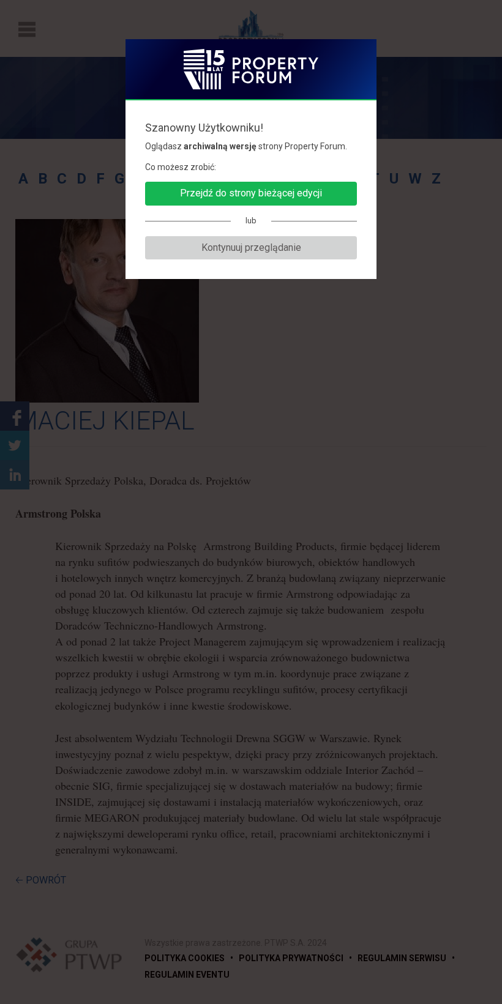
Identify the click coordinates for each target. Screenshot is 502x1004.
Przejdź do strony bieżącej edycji (251, 193)
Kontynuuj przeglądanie (251, 247)
